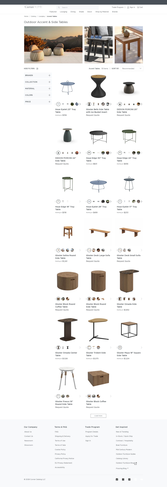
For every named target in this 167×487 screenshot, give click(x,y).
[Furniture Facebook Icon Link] (117, 479)
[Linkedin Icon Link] (135, 479)
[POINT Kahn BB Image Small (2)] (128, 44)
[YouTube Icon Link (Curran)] (141, 479)
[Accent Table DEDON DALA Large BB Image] (53, 44)
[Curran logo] (33, 7)
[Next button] (80, 104)
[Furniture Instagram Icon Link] (123, 479)
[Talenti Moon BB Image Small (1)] (98, 44)
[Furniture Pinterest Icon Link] (129, 479)
